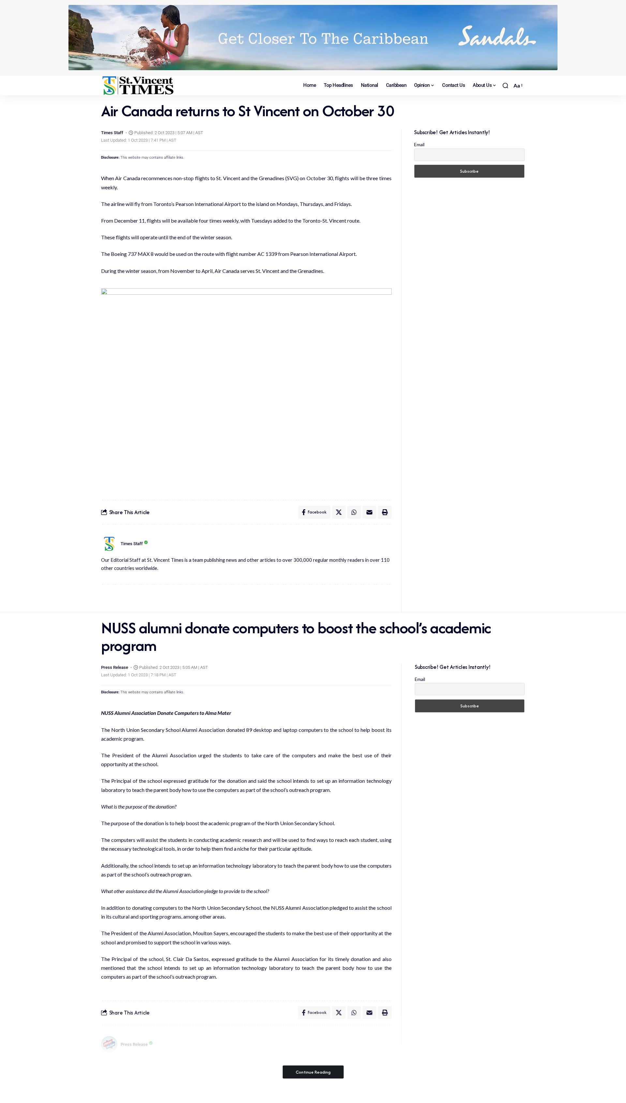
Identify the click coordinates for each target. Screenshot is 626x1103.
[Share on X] (339, 512)
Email (419, 144)
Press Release (114, 667)
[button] (505, 85)
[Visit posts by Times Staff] (109, 544)
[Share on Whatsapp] (354, 512)
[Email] (369, 512)
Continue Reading (313, 1072)
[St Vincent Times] (138, 85)
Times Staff (112, 132)
